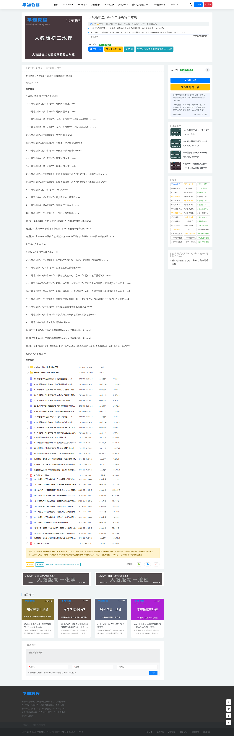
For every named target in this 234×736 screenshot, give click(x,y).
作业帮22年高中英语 (190, 197)
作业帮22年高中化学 (177, 192)
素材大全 (122, 5)
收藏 (130, 49)
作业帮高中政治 (190, 213)
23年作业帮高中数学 (190, 184)
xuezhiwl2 (152, 24)
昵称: (32, 667)
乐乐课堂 (204, 188)
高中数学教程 (177, 238)
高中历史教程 (177, 234)
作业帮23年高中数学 (177, 205)
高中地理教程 (191, 234)
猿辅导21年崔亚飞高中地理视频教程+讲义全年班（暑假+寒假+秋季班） (74, 627)
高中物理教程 (191, 238)
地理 (101, 24)
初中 (94, 24)
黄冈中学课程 (204, 242)
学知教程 (41, 732)
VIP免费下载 (114, 49)
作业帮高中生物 (190, 217)
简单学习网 (204, 225)
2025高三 (190, 188)
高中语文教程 (191, 242)
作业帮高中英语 (204, 217)
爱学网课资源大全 (140, 5)
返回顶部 (206, 732)
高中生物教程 (204, 238)
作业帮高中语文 (177, 221)
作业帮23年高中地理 (204, 201)
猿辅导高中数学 (204, 221)
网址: (121, 667)
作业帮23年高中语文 (190, 209)
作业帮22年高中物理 (204, 192)
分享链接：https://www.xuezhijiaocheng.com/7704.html (63, 564)
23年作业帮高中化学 (177, 184)
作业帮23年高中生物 (204, 205)
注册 (209, 5)
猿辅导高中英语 (190, 225)
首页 (56, 5)
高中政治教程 (204, 234)
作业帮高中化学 (204, 209)
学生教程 (81, 5)
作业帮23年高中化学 (177, 201)
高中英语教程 (177, 242)
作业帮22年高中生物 (177, 197)
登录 (199, 5)
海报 (40, 564)
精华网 (177, 230)
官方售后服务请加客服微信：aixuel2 (154, 49)
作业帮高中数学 (204, 213)
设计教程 (109, 5)
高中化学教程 (204, 230)
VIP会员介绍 (159, 5)
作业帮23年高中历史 (190, 201)
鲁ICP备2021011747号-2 (73, 732)
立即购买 (191, 80)
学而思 (190, 221)
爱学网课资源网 (179, 260)
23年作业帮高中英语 (177, 188)
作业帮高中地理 (177, 213)
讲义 (190, 230)
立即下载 (97, 49)
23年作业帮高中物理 (204, 184)
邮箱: (76, 667)
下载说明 (174, 5)
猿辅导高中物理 (177, 225)
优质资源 (68, 5)
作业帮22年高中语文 (204, 197)
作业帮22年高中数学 (190, 192)
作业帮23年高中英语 (177, 209)
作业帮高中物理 (177, 217)
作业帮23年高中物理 (190, 205)
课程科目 (95, 5)
